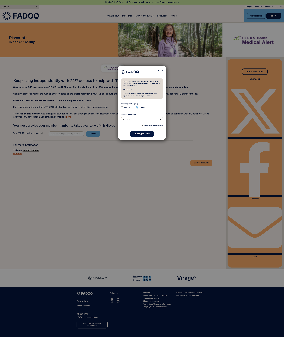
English (143, 107)
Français (127, 107)
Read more (126, 89)
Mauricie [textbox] (126, 119)
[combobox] (142, 119)
